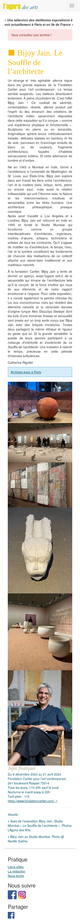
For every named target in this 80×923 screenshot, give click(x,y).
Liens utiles (16, 867)
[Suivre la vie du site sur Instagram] (22, 894)
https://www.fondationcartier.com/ (31, 801)
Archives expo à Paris (26, 372)
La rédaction (16, 871)
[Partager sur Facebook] (11, 914)
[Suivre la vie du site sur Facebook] (12, 894)
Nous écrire (16, 875)
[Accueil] (20, 5)
